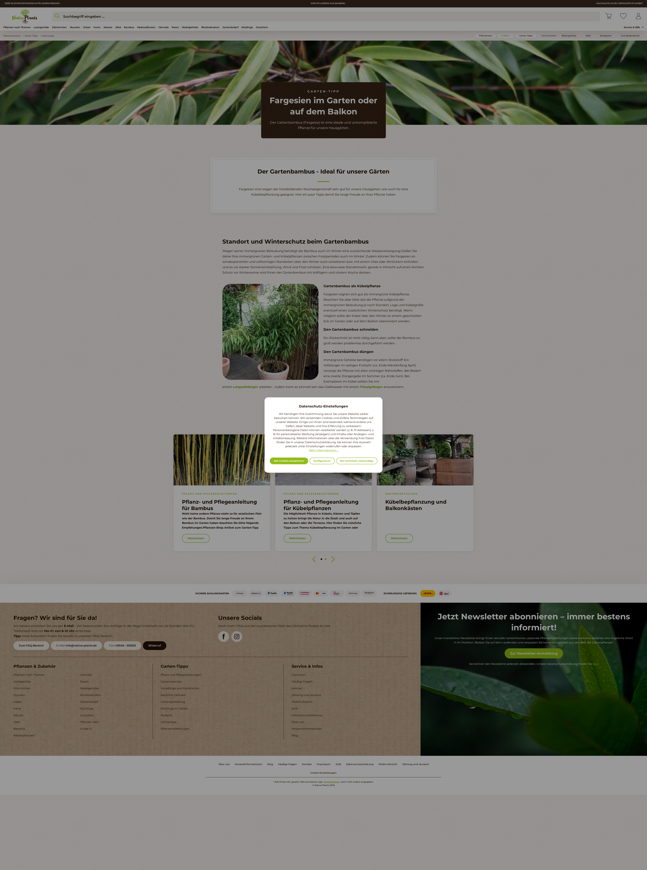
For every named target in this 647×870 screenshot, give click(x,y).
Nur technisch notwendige (356, 460)
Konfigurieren (322, 460)
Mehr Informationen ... (323, 450)
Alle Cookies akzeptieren (289, 460)
